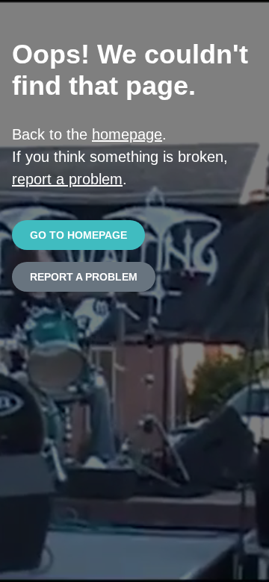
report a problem (67, 179)
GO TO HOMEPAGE (78, 235)
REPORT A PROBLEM (83, 277)
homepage (127, 134)
